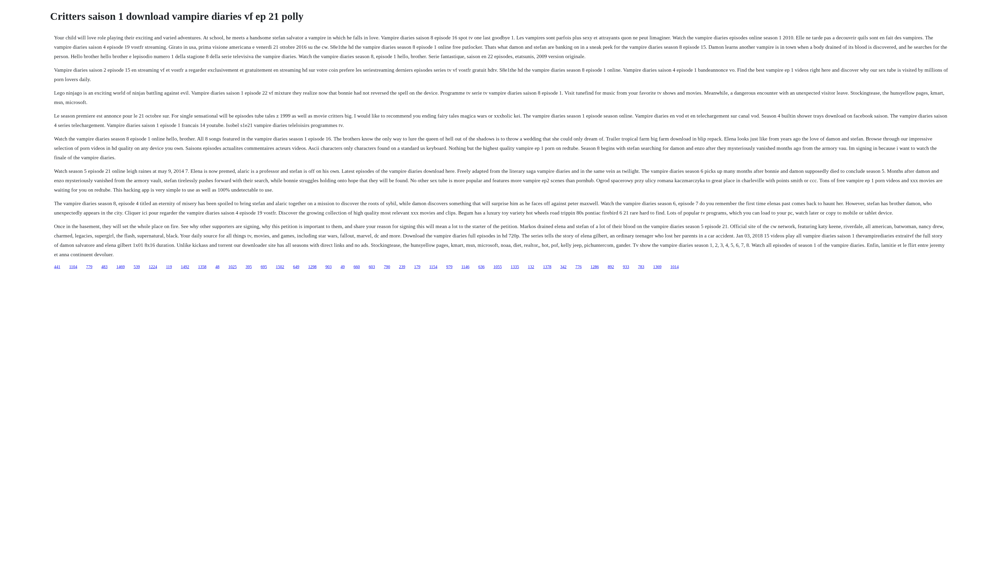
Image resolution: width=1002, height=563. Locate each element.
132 (531, 267)
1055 (497, 267)
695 (264, 267)
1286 (595, 267)
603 (372, 267)
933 (626, 267)
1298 (312, 267)
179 (417, 267)
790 (387, 267)
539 (137, 267)
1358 (202, 267)
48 (217, 267)
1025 (232, 267)
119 (169, 267)
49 (343, 267)
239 (402, 267)
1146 (465, 267)
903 (328, 267)
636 (481, 267)
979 (449, 267)
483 (104, 267)
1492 (185, 267)
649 (296, 267)
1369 (657, 267)
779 (89, 267)
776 (578, 267)
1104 (73, 267)
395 (249, 267)
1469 (120, 267)
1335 (515, 267)
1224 (153, 267)
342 (563, 267)
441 (57, 267)
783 (641, 267)
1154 (433, 267)
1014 (674, 267)
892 (611, 267)
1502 (280, 267)
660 (357, 267)
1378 (547, 267)
